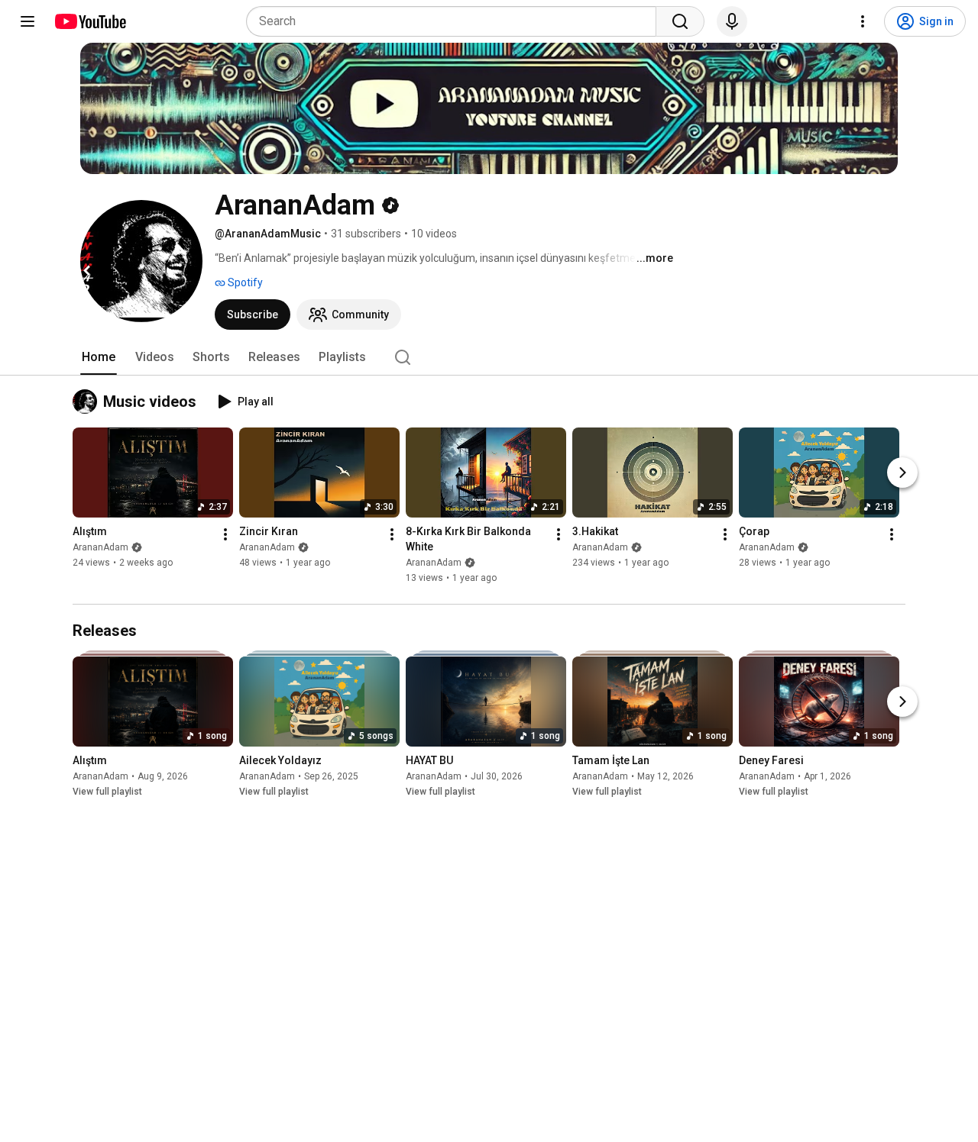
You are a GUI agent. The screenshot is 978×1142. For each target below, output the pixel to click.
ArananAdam (100, 548)
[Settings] (862, 21)
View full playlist (107, 791)
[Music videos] (88, 401)
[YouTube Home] (90, 21)
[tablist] (489, 357)
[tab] (98, 357)
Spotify (244, 282)
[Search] (680, 21)
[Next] (902, 473)
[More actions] (225, 535)
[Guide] (27, 21)
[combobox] (456, 21)
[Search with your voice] (732, 21)
